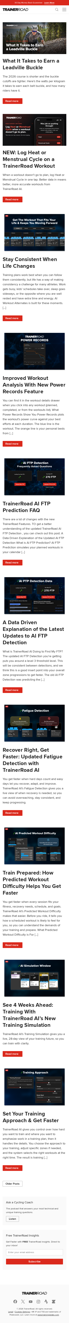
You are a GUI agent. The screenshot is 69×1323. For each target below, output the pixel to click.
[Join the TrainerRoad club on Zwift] (54, 1301)
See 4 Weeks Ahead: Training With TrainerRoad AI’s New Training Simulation (29, 1015)
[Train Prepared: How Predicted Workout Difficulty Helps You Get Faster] (34, 846)
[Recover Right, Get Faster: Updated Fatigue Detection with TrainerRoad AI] (34, 723)
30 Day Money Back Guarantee (34, 2)
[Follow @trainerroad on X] (23, 1301)
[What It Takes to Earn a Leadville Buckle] (34, 38)
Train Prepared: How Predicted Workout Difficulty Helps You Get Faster (32, 883)
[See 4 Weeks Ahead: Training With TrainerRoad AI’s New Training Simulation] (34, 978)
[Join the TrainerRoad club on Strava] (46, 1301)
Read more (13, 101)
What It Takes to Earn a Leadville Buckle (31, 64)
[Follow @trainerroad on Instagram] (38, 1302)
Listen (12, 1219)
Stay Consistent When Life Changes (30, 262)
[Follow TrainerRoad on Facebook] (15, 1301)
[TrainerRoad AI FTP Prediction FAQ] (34, 477)
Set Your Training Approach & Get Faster (31, 1117)
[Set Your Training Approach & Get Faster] (34, 1087)
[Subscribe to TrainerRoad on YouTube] (30, 1301)
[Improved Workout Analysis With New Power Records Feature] (34, 351)
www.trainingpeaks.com (48, 1314)
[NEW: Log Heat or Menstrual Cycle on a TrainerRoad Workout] (34, 130)
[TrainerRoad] (15, 9)
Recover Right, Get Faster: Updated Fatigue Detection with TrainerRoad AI (32, 760)
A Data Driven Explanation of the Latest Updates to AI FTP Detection (33, 632)
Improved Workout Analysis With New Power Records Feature (34, 384)
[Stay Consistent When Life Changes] (34, 232)
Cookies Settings (22, 1311)
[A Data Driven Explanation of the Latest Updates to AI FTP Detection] (34, 595)
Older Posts (13, 1184)
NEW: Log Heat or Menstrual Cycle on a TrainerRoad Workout (29, 159)
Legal (10, 1311)
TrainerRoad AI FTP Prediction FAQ (27, 507)
